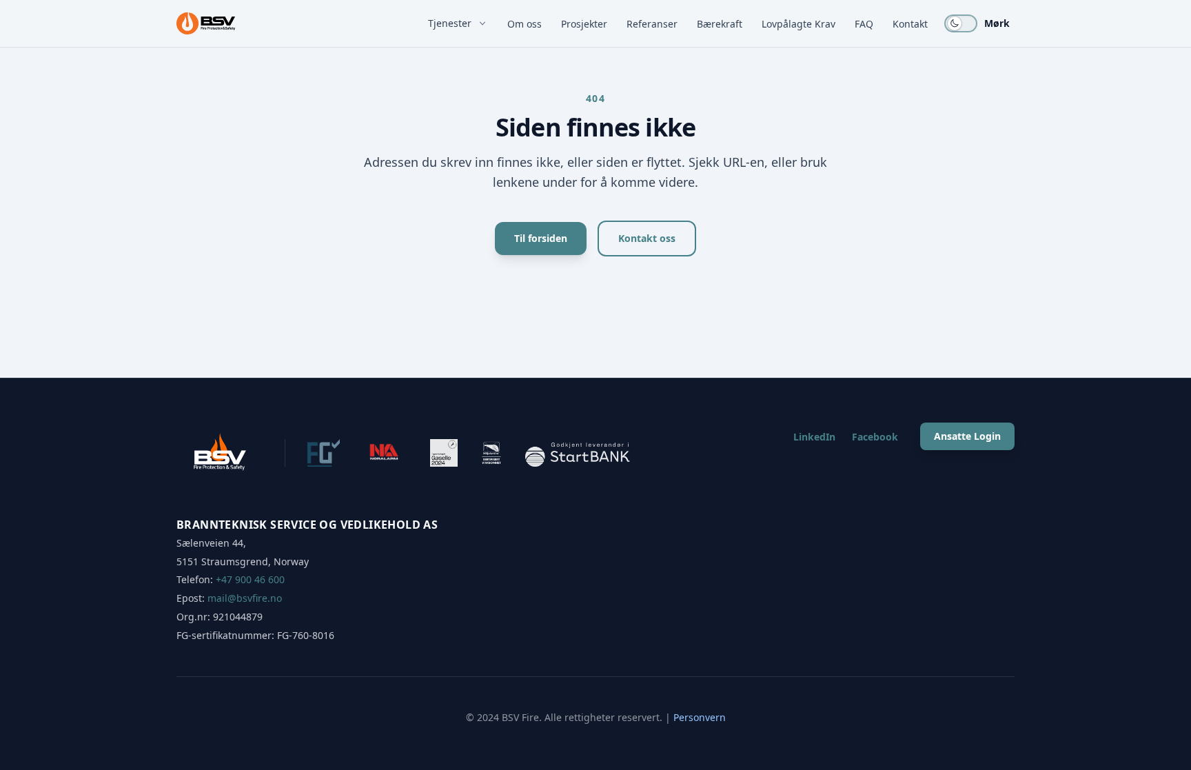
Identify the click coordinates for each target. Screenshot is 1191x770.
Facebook (875, 436)
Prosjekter (584, 23)
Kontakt (910, 23)
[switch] (960, 23)
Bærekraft (719, 23)
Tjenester (449, 23)
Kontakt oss (646, 238)
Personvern (699, 717)
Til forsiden (540, 238)
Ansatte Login (967, 436)
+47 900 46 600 (250, 579)
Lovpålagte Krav (798, 23)
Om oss (524, 23)
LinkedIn (814, 436)
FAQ (864, 23)
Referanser (652, 23)
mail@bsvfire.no (244, 598)
